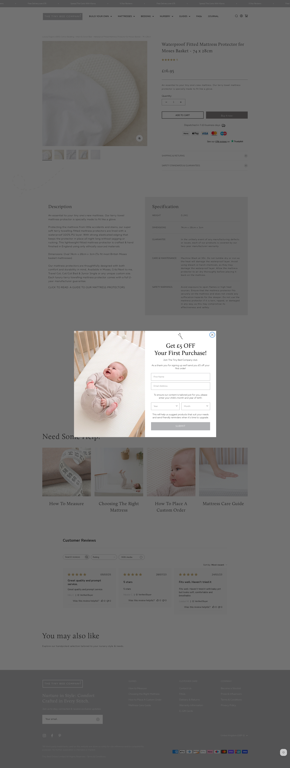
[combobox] (164, 406)
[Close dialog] (212, 334)
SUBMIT (180, 426)
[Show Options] (176, 406)
